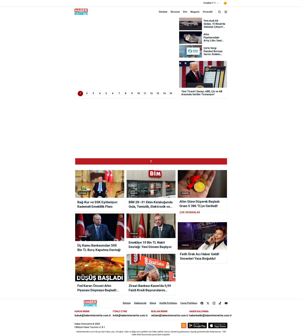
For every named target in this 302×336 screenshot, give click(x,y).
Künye (153, 303)
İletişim (127, 303)
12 (151, 93)
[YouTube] (226, 303)
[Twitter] (208, 303)
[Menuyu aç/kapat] (225, 12)
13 (158, 93)
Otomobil (208, 12)
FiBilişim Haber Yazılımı (86, 327)
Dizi (185, 12)
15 (170, 93)
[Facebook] (202, 303)
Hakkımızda (140, 303)
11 (145, 93)
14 (164, 93)
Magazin (194, 12)
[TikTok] (220, 303)
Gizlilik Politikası (168, 303)
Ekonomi (175, 12)
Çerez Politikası (188, 303)
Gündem (163, 12)
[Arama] (219, 12)
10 (138, 93)
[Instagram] (214, 303)
